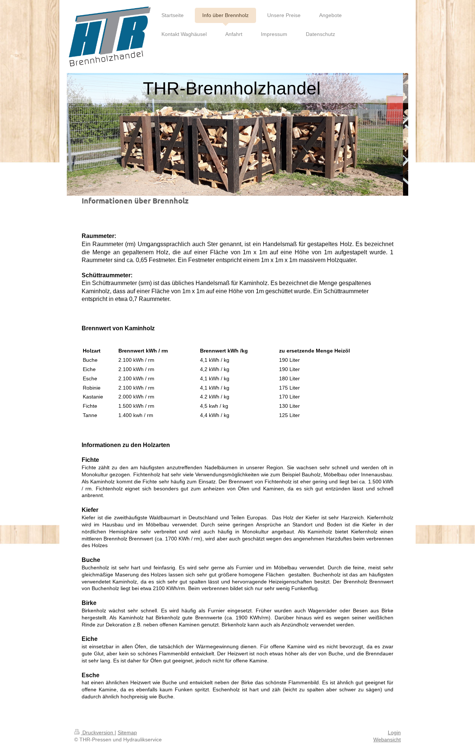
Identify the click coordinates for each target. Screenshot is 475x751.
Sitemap (127, 732)
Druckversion (98, 732)
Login (394, 732)
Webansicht (387, 739)
